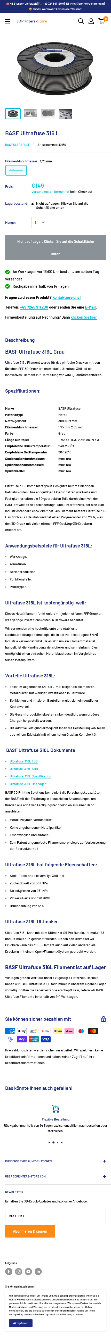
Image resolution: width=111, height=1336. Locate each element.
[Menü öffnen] (7, 21)
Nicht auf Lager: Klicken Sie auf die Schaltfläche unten (55, 247)
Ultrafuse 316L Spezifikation (30, 776)
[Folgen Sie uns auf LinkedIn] (38, 1271)
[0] (101, 21)
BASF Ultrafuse (17, 144)
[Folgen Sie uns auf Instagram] (18, 1271)
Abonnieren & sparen (30, 1231)
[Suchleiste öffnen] (81, 21)
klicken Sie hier (84, 317)
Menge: (10, 222)
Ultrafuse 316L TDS (24, 761)
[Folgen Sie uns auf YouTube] (28, 1271)
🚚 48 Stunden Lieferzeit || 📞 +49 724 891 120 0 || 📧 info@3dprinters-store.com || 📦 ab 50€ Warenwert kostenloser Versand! (55, 6)
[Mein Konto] (91, 21)
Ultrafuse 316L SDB (24, 769)
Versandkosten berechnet (50, 191)
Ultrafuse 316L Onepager (28, 784)
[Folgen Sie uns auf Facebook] (8, 1271)
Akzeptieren (20, 1323)
